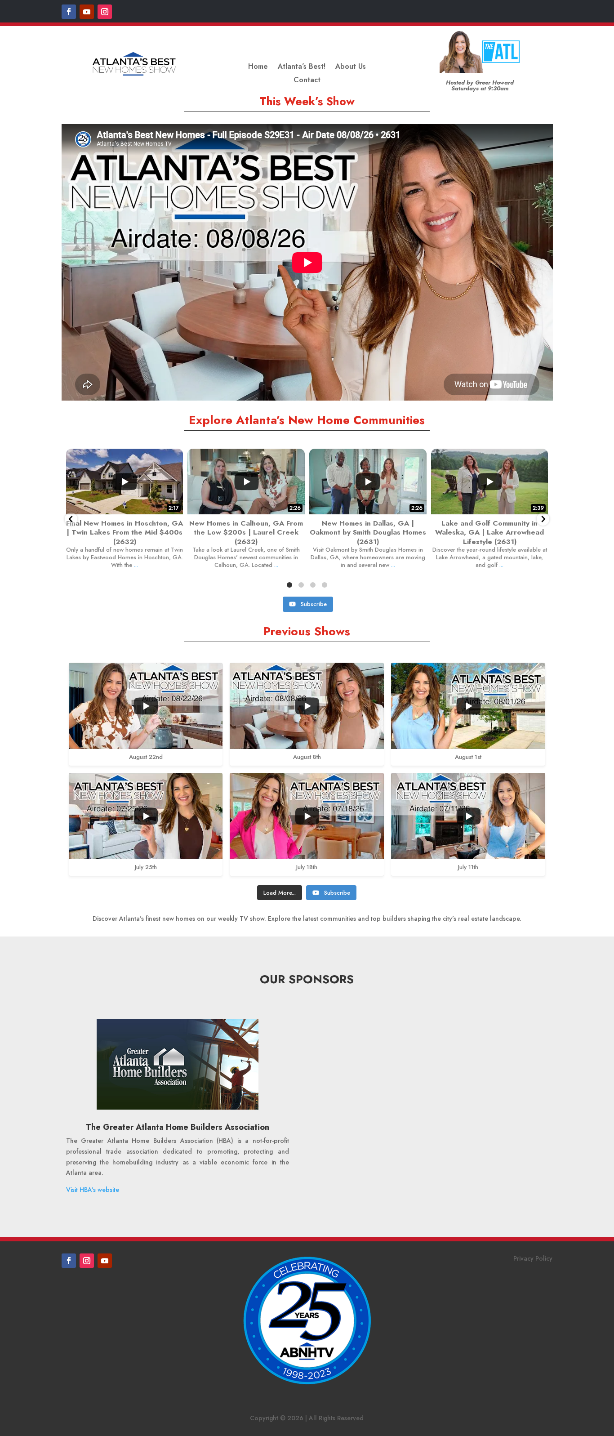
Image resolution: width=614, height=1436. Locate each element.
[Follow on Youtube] (87, 11)
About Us (350, 67)
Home (258, 67)
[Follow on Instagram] (105, 11)
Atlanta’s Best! (301, 67)
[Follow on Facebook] (69, 11)
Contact (307, 81)
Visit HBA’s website (92, 1189)
